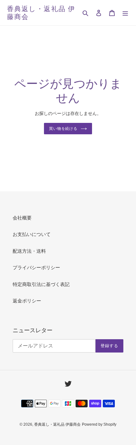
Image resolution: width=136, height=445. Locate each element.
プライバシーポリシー (36, 267)
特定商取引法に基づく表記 (41, 284)
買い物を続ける (63, 128)
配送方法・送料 (29, 251)
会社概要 (22, 217)
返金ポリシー (27, 300)
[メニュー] (125, 13)
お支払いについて (32, 234)
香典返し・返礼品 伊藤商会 (41, 13)
